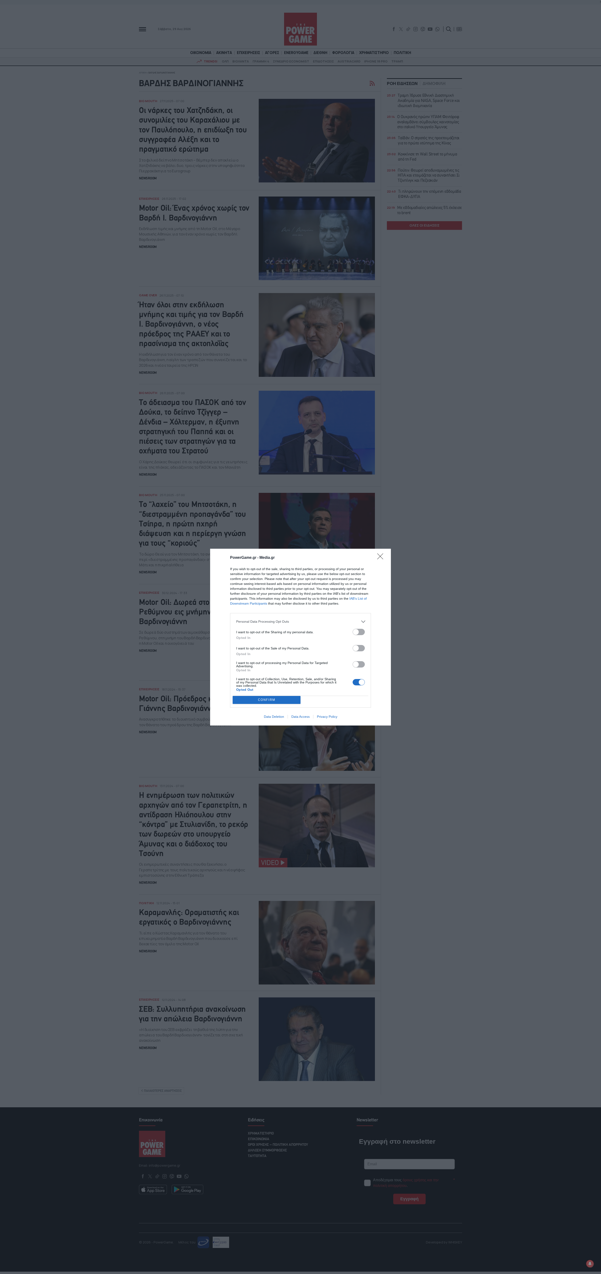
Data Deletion (274, 716)
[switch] (359, 632)
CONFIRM (266, 700)
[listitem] (300, 621)
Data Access (300, 716)
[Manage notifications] (590, 1263)
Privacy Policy (327, 716)
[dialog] (300, 637)
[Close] (381, 557)
